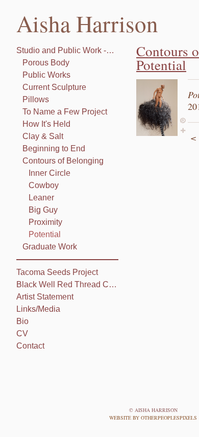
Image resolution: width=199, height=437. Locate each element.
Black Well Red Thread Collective (67, 284)
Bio (22, 321)
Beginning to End (53, 148)
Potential (45, 234)
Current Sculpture (54, 87)
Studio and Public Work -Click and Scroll (67, 50)
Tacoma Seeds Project (57, 272)
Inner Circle (49, 173)
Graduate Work (49, 246)
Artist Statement (44, 296)
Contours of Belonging (63, 160)
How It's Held (46, 124)
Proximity (45, 222)
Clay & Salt (42, 136)
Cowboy (44, 185)
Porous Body (45, 62)
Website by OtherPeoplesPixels (153, 417)
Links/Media (38, 309)
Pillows (35, 99)
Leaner (41, 197)
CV (22, 333)
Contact (30, 345)
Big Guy (43, 209)
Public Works (46, 75)
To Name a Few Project (64, 111)
